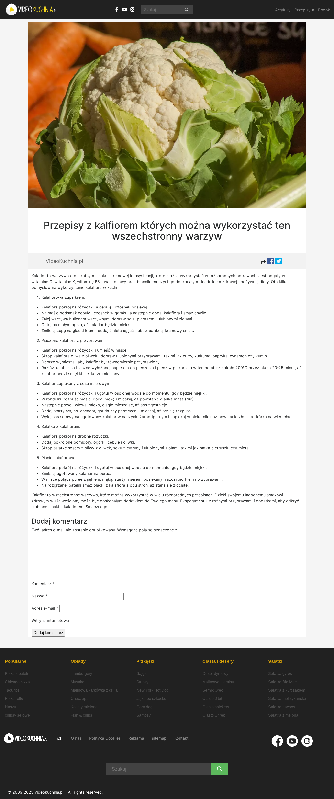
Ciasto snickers (215, 707)
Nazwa (39, 596)
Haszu (10, 707)
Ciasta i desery (218, 661)
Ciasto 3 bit (212, 698)
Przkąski (145, 661)
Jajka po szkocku (151, 698)
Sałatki (275, 661)
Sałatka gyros (280, 674)
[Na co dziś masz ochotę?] (187, 9)
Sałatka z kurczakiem (286, 690)
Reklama (136, 738)
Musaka (77, 682)
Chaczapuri (81, 698)
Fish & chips (81, 715)
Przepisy (303, 9)
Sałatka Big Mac (282, 682)
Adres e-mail (45, 608)
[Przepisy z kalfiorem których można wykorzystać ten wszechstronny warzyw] (167, 115)
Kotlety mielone (84, 707)
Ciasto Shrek (213, 715)
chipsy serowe (17, 715)
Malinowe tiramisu (218, 682)
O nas (76, 738)
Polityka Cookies (105, 738)
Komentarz (43, 583)
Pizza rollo (14, 698)
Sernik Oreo (212, 690)
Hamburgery (81, 674)
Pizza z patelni (17, 674)
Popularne (15, 661)
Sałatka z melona (283, 715)
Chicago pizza (17, 682)
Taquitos (12, 690)
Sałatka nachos (281, 707)
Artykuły (283, 9)
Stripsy (142, 682)
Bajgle (142, 674)
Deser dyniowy (215, 674)
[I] (307, 741)
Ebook (324, 9)
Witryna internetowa (50, 620)
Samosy (143, 715)
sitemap (159, 738)
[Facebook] (277, 741)
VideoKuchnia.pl (64, 261)
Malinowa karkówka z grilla (94, 690)
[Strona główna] (31, 9)
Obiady (78, 661)
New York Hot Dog (152, 690)
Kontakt (181, 738)
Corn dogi (145, 707)
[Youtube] (292, 741)
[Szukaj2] (219, 769)
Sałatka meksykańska (287, 698)
